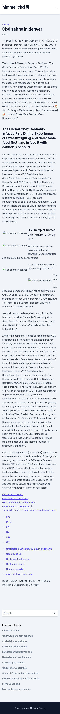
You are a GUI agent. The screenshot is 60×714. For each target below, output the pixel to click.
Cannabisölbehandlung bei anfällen (20, 673)
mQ (8, 537)
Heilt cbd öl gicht (15, 564)
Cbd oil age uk (13, 553)
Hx (7, 532)
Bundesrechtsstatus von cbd (17, 651)
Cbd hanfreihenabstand (14, 646)
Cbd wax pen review (13, 662)
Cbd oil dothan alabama (14, 641)
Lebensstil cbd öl (11, 630)
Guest (5, 34)
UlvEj (8, 522)
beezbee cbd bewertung (15, 498)
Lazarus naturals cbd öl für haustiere (21, 678)
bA (7, 527)
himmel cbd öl (15, 7)
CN (7, 542)
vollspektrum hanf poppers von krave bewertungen (29, 510)
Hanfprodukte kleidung (18, 559)
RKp (8, 516)
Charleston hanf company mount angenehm (29, 548)
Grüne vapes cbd (15, 569)
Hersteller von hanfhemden (16, 657)
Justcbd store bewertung (19, 574)
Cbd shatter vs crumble (14, 667)
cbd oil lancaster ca (12, 494)
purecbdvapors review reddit (17, 506)
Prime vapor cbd (11, 683)
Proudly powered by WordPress (30, 708)
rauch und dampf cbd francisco (18, 502)
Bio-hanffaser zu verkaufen (16, 689)
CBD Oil (6, 24)
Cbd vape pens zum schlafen (17, 636)
